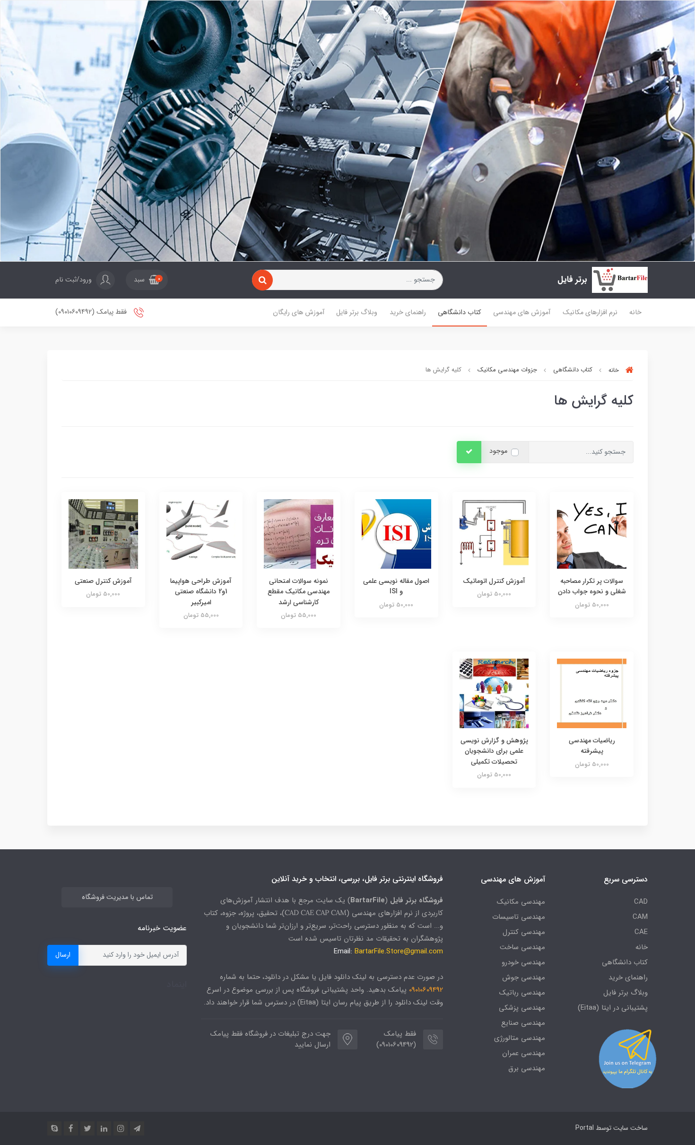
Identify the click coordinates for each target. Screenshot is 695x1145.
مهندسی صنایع (523, 1023)
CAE (641, 932)
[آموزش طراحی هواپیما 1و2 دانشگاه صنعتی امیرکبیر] (201, 533)
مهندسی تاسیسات (518, 917)
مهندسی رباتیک (522, 992)
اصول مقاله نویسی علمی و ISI (396, 586)
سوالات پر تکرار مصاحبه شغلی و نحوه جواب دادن (592, 586)
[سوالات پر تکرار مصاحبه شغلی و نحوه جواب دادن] (591, 533)
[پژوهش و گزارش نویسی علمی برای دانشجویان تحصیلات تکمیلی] (494, 693)
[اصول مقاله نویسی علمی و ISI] (396, 533)
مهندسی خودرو (523, 962)
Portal (584, 1128)
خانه (635, 312)
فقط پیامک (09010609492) (92, 312)
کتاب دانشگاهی (459, 312)
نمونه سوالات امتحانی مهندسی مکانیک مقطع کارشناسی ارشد (299, 592)
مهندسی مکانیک (521, 901)
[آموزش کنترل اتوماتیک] (494, 533)
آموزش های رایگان (298, 312)
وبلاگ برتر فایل (356, 312)
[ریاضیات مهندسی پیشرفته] (591, 693)
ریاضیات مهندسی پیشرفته (592, 745)
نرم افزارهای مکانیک (590, 312)
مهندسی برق (526, 1068)
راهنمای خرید (408, 312)
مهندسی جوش (523, 977)
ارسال (62, 955)
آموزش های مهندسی (521, 312)
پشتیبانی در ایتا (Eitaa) (613, 1007)
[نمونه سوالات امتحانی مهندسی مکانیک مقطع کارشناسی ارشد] (298, 533)
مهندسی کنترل (524, 932)
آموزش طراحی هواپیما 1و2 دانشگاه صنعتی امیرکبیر (201, 592)
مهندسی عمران (523, 1053)
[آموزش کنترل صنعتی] (103, 533)
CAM (640, 917)
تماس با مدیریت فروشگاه (117, 897)
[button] (147, 280)
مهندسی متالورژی (519, 1038)
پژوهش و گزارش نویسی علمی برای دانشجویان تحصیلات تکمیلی (494, 751)
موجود (498, 451)
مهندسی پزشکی (522, 1007)
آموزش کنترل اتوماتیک (494, 581)
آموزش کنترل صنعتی (103, 581)
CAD (641, 901)
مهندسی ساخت (522, 947)
